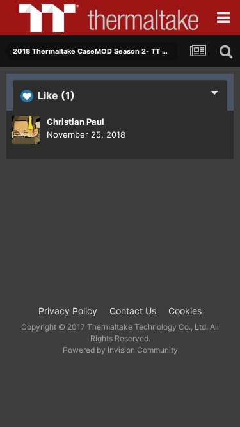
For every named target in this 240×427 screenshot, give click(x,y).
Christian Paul (75, 122)
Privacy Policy (67, 310)
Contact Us (132, 310)
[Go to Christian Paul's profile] (26, 130)
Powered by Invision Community (120, 350)
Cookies (185, 310)
